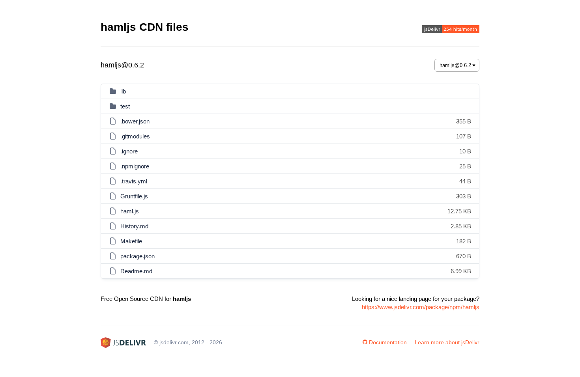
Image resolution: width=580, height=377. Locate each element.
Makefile (131, 241)
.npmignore (134, 166)
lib (123, 91)
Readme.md (136, 271)
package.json (137, 256)
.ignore (129, 151)
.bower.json (135, 121)
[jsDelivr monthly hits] (450, 30)
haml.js (129, 211)
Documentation (388, 342)
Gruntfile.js (134, 196)
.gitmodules (135, 136)
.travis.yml (133, 181)
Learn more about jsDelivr (447, 342)
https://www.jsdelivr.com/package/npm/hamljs (420, 307)
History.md (134, 226)
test (125, 106)
